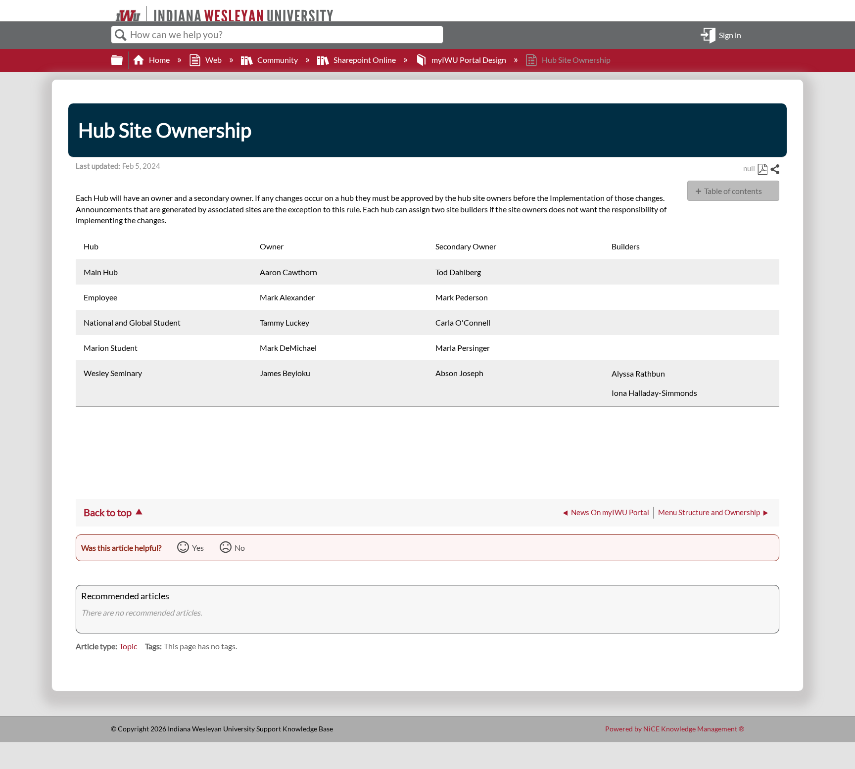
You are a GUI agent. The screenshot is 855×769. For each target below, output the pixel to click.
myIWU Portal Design (469, 59)
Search (121, 35)
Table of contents (733, 190)
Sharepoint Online (364, 59)
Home (159, 59)
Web (213, 59)
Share (774, 170)
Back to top (108, 512)
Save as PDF (762, 170)
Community (277, 59)
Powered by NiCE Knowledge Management (674, 728)
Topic (128, 646)
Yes (198, 547)
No (240, 547)
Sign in (730, 34)
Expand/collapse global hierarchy (123, 60)
